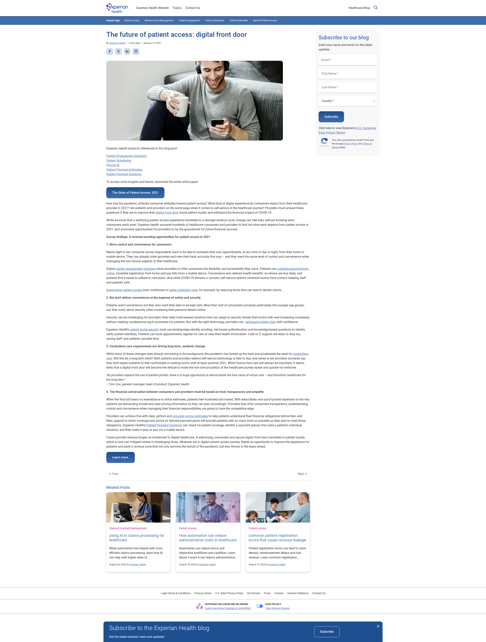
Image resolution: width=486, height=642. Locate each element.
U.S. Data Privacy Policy (229, 593)
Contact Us (192, 8)
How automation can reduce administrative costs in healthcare (208, 537)
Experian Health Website (152, 8)
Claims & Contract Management (128, 528)
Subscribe (331, 116)
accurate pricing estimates (190, 416)
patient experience (214, 20)
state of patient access (265, 20)
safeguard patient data (260, 322)
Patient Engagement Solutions (126, 156)
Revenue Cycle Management (159, 20)
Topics (177, 8)
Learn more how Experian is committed (228, 608)
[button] (376, 8)
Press (267, 593)
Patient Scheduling (118, 160)
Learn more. (120, 457)
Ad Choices (253, 593)
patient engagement (189, 20)
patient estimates (239, 20)
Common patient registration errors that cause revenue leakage (277, 537)
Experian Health (117, 43)
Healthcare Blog (359, 8)
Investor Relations (297, 593)
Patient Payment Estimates (124, 169)
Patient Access (187, 528)
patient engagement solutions (136, 269)
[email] (136, 51)
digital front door (167, 212)
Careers (278, 593)
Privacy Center (202, 593)
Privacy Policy (350, 143)
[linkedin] (127, 51)
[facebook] (109, 51)
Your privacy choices (277, 608)
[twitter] (118, 51)
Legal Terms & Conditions (176, 593)
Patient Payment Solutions (124, 174)
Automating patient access (124, 290)
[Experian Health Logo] (117, 8)
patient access (131, 20)
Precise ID (112, 165)
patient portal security (144, 329)
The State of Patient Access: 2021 (135, 192)
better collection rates (183, 290)
